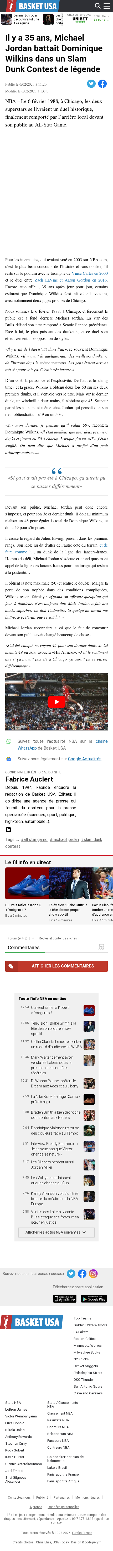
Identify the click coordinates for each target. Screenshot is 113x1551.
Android (93, 1299)
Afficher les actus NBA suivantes (53, 1232)
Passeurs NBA (58, 1441)
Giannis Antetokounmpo (23, 1464)
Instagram (93, 1274)
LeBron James (16, 1409)
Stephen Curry (16, 1443)
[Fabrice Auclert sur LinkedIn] (8, 831)
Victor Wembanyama (21, 1416)
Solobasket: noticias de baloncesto (65, 1459)
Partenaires (62, 1497)
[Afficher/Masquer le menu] (107, 6)
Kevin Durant (14, 1457)
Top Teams (82, 1318)
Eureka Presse (82, 1533)
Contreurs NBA (58, 1447)
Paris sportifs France (63, 1474)
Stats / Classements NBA (62, 1405)
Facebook (102, 84)
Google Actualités (84, 758)
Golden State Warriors (90, 1325)
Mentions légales (87, 1497)
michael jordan (66, 839)
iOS (66, 1299)
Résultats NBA (58, 1420)
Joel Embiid (14, 1471)
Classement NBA (60, 1413)
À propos (36, 1507)
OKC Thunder (84, 1380)
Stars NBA (13, 1403)
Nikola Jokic (14, 1430)
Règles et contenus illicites (58, 938)
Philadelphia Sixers (88, 1373)
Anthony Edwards (18, 1437)
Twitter (91, 84)
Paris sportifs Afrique (63, 1481)
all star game (36, 839)
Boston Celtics (85, 1339)
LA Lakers (81, 1332)
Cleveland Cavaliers (88, 1393)
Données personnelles (63, 1507)
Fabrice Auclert (29, 779)
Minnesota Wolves (88, 1346)
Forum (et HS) (17, 938)
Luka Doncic (14, 1423)
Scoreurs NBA (58, 1427)
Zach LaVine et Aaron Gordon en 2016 (71, 280)
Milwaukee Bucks (87, 1352)
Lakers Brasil (57, 1468)
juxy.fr (96, 1542)
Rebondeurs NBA (60, 1434)
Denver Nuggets (86, 1366)
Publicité (42, 1497)
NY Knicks (81, 1359)
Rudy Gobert (14, 1450)
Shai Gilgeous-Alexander (16, 1479)
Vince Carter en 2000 (90, 273)
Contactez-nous (19, 1497)
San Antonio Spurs (88, 1386)
